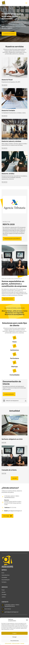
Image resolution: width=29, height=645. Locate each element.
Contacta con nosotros (9, 33)
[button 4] (26, 3)
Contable (4, 594)
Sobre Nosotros (5, 575)
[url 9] (4, 3)
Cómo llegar (6, 516)
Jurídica (3, 597)
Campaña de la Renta (9, 470)
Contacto (4, 582)
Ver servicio (4, 85)
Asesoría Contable (8, 110)
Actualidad (4, 577)
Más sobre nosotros (8, 299)
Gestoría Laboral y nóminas (11, 141)
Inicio (3, 572)
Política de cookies (8, 643)
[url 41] (14, 456)
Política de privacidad (16, 643)
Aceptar (14, 633)
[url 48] (10, 561)
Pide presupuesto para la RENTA (12, 238)
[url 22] (14, 67)
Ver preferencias (14, 640)
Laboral (3, 592)
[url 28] (14, 129)
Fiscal (3, 590)
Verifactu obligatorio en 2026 (12, 439)
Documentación (6, 579)
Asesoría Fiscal (7, 80)
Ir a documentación (9, 394)
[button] (27, 620)
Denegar (14, 637)
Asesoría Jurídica (8, 173)
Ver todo (14, 478)
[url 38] (14, 425)
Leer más (4, 442)
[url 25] (14, 98)
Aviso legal (22, 643)
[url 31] (14, 161)
